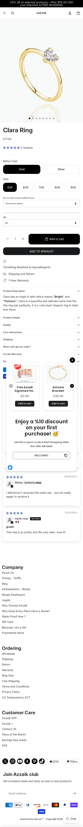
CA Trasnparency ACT (16, 697)
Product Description (14, 291)
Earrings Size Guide (14, 740)
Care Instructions (12, 332)
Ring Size (8, 675)
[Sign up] (74, 793)
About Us (8, 572)
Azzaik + (7, 723)
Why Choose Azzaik (14, 605)
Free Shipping (10, 681)
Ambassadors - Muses (16, 589)
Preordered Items (13, 632)
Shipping (8, 339)
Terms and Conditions (15, 686)
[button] (11, 147)
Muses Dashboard (13, 594)
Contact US (9, 729)
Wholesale (8, 653)
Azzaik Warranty (12, 354)
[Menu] (4, 13)
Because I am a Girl (14, 627)
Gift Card (7, 621)
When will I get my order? (17, 346)
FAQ (4, 745)
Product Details (11, 317)
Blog (5, 583)
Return (6, 664)
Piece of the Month (14, 734)
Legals (6, 600)
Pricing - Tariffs (11, 578)
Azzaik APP (9, 718)
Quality (7, 324)
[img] (14, 477)
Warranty (8, 670)
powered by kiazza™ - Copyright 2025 (41, 819)
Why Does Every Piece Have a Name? (26, 611)
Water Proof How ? (13, 616)
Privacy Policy (11, 691)
